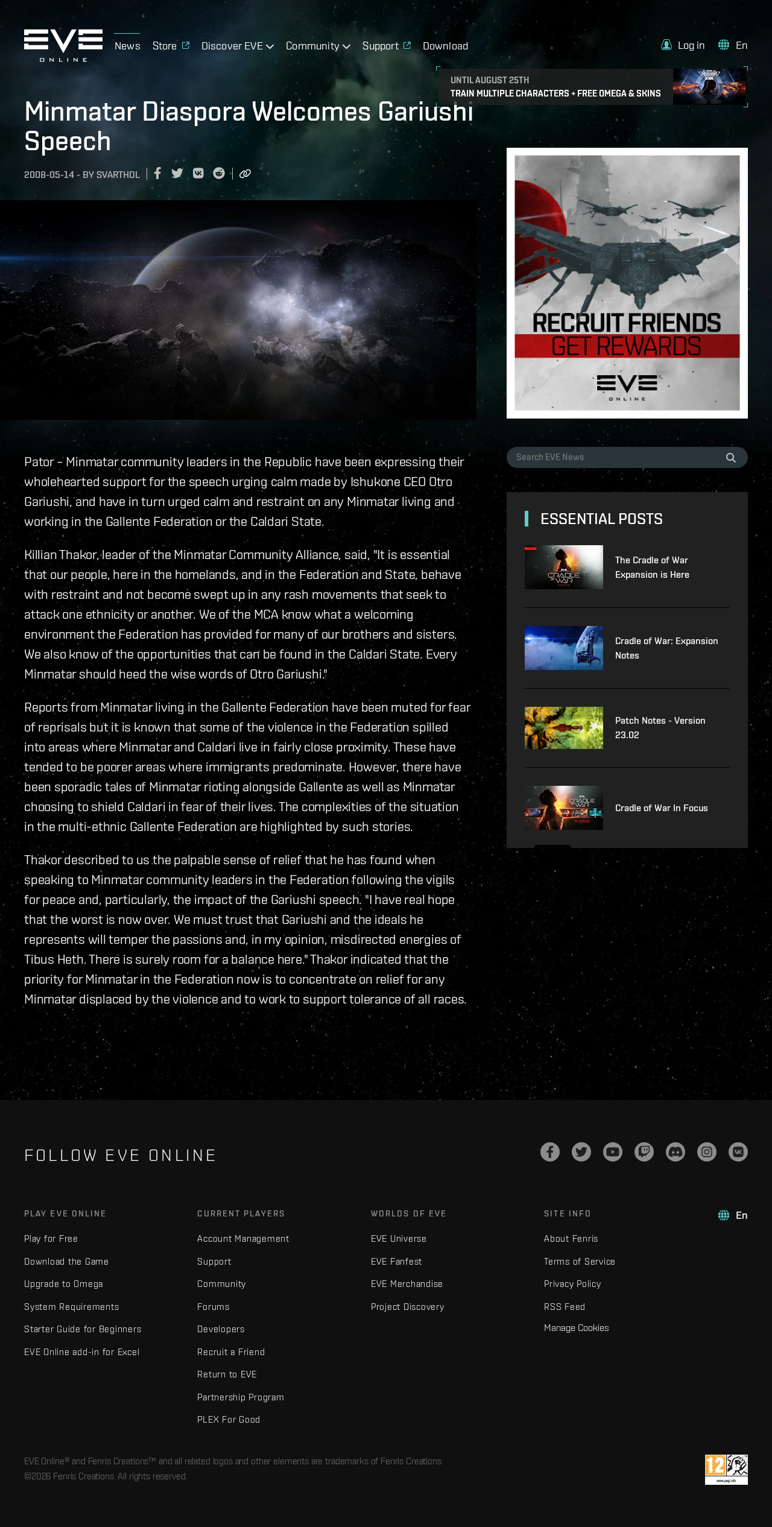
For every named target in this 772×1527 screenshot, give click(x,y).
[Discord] (675, 1152)
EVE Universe (399, 1238)
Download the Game (66, 1261)
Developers (221, 1329)
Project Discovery (408, 1306)
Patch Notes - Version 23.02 (660, 728)
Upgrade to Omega (63, 1284)
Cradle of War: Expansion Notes (666, 648)
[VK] (738, 1152)
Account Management (243, 1238)
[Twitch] (644, 1152)
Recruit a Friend (231, 1352)
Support (214, 1261)
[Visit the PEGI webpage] (726, 1470)
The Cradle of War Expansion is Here (652, 567)
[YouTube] (612, 1152)
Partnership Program (240, 1397)
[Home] (63, 58)
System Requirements (71, 1306)
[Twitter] (581, 1152)
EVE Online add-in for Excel (81, 1352)
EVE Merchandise (407, 1284)
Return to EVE (227, 1374)
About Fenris (571, 1238)
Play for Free (51, 1238)
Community (221, 1284)
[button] (683, 45)
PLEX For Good (229, 1419)
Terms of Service (580, 1261)
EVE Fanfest (396, 1261)
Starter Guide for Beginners (82, 1329)
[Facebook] (550, 1152)
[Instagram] (707, 1152)
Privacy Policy (572, 1284)
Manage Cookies (576, 1327)
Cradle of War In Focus (661, 808)
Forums (213, 1306)
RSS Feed (565, 1306)
